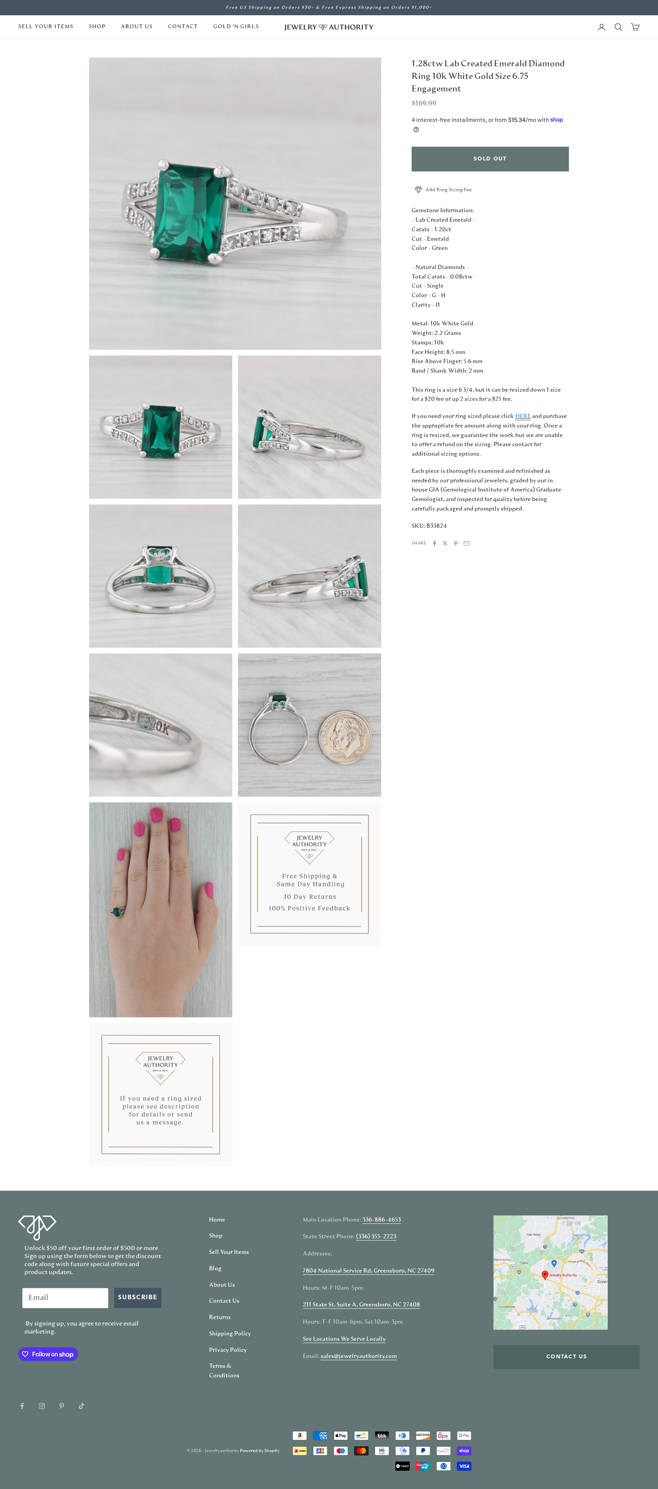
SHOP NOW (407, 796)
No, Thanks (407, 819)
